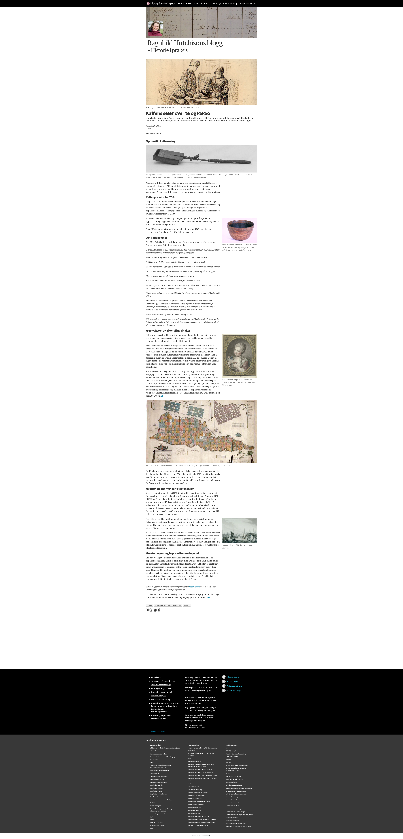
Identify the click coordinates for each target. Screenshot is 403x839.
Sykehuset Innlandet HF (234, 785)
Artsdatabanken (155, 751)
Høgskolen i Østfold (156, 788)
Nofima (190, 784)
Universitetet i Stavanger (234, 809)
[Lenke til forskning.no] (159, 2)
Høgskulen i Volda (156, 791)
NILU (151, 828)
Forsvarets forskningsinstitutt (160, 770)
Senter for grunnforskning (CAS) (237, 765)
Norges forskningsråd (195, 798)
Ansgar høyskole (155, 745)
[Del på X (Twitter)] (151, 610)
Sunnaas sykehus (231, 782)
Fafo (151, 762)
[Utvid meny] (147, 11)
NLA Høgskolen (193, 745)
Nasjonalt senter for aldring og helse (200, 769)
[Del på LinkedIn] (155, 610)
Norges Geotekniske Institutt (197, 792)
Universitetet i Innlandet (234, 803)
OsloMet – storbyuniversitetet (198, 825)
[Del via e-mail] (158, 610)
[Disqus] (201, 639)
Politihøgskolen (231, 745)
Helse (188, 3)
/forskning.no (232, 681)
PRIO (227, 748)
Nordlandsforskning (195, 789)
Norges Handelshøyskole (196, 795)
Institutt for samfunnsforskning (160, 800)
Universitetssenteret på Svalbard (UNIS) (239, 814)
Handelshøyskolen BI (157, 779)
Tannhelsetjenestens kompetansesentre (239, 788)
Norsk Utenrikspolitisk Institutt (198, 816)
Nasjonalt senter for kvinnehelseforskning (202, 775)
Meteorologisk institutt (157, 814)
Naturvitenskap (230, 3)
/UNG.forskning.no (235, 686)
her (208, 597)
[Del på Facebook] (147, 610)
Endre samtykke (158, 732)
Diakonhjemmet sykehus (158, 754)
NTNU (190, 758)
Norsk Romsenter (194, 813)
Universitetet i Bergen (233, 800)
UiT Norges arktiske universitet (236, 794)
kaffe (149, 605)
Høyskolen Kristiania (157, 797)
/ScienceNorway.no (235, 690)
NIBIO (152, 820)
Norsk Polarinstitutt (194, 807)
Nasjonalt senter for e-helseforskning (200, 772)
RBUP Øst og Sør (231, 751)
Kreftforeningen (155, 806)
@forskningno (233, 677)
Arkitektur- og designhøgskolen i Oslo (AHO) (165, 748)
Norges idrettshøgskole (196, 804)
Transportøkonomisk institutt (236, 791)
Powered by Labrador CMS (201, 836)
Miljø (196, 3)
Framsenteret (154, 773)
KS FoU (152, 803)
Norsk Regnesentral (194, 810)
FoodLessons (194, 587)
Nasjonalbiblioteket (194, 761)
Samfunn (205, 3)
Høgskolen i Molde (156, 785)
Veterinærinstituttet (232, 820)
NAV (151, 817)
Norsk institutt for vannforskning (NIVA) (201, 822)
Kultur (181, 3)
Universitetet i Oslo (232, 806)
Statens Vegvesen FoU (233, 776)
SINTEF (228, 762)
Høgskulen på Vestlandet (158, 794)
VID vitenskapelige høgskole (235, 823)
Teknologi (216, 3)
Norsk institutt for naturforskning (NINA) (202, 819)
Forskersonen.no (247, 3)
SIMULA (229, 759)
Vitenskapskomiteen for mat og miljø (238, 826)
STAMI (228, 773)
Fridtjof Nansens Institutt (158, 776)
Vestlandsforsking (232, 817)
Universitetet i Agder (233, 797)
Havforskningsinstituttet (158, 782)
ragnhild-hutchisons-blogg (168, 605)
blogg (187, 605)
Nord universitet (193, 787)
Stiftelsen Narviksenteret (234, 779)
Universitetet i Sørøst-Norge (235, 812)
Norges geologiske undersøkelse (199, 801)
